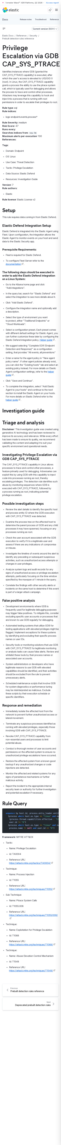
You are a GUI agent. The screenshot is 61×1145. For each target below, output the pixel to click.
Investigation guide (23, 410)
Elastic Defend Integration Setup (26, 225)
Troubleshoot (41, 19)
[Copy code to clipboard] (54, 813)
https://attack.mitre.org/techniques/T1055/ (31, 889)
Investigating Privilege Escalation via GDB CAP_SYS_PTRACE (29, 456)
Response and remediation (22, 705)
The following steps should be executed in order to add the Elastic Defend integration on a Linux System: (28, 275)
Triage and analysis (23, 422)
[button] (4, 28)
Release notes (26, 19)
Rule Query (14, 803)
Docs (5, 19)
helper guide (12, 400)
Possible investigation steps (23, 503)
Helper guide (46, 340)
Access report (52, 3)
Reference (54, 19)
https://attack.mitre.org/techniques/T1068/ (31, 944)
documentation (13, 264)
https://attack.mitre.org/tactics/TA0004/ (30, 863)
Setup (8, 209)
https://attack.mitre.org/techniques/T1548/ (31, 970)
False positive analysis (18, 600)
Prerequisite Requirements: (19, 249)
